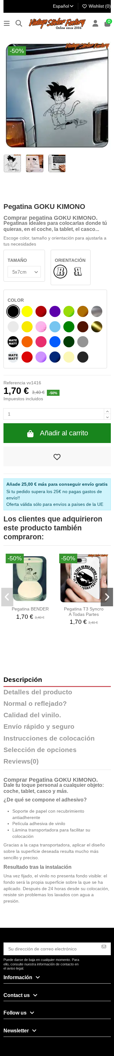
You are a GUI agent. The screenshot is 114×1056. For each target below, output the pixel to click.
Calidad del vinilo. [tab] (32, 715)
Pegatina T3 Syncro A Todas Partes (84, 611)
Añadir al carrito (64, 433)
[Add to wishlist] (57, 456)
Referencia (14, 382)
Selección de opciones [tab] (40, 750)
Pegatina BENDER (30, 608)
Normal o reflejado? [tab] (35, 703)
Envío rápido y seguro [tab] (38, 726)
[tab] (57, 763)
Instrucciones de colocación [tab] (49, 738)
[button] (7, 597)
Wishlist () (99, 6)
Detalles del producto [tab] (37, 692)
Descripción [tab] (22, 679)
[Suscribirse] (104, 946)
